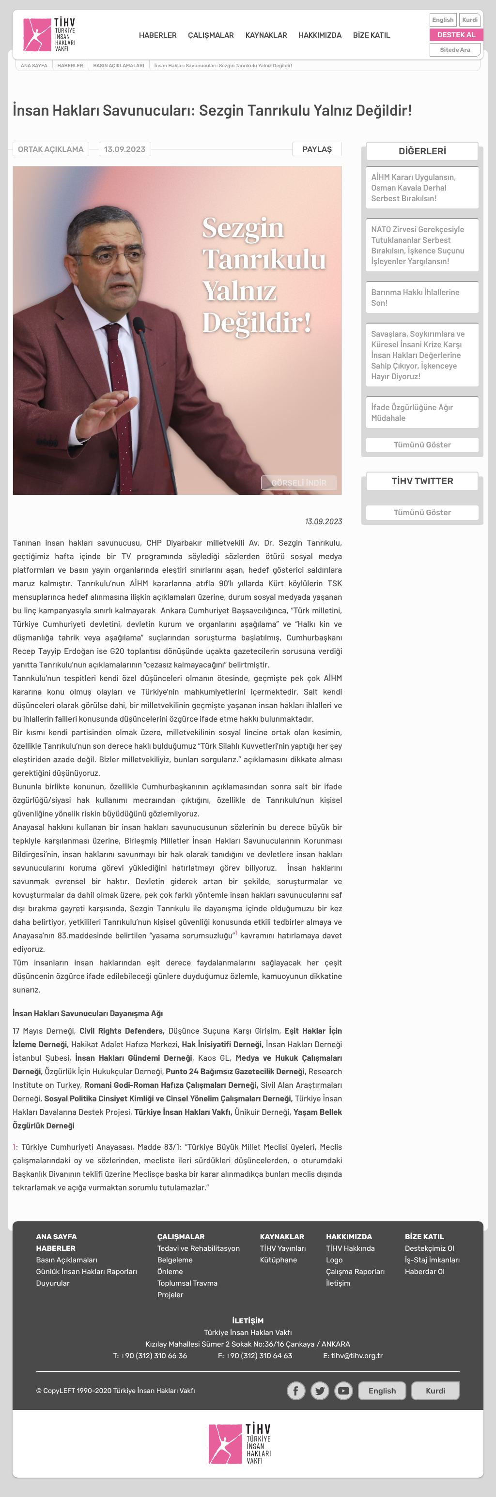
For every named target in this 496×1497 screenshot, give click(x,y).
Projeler (170, 1294)
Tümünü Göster (422, 444)
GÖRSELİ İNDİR (298, 483)
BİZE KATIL (371, 35)
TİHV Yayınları (283, 1248)
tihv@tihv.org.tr (357, 1355)
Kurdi (470, 19)
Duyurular (53, 1283)
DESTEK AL (456, 34)
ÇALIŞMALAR (211, 35)
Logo (334, 1260)
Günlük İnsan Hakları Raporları (86, 1271)
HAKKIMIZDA (319, 35)
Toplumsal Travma (187, 1283)
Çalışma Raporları (355, 1271)
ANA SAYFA (56, 1236)
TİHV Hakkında (350, 1248)
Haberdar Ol (425, 1271)
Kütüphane (278, 1260)
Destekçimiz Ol (429, 1248)
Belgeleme (175, 1260)
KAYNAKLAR (266, 35)
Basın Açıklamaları (66, 1260)
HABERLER (158, 35)
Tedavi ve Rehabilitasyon (198, 1248)
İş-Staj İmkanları (432, 1260)
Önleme (170, 1271)
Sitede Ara (455, 49)
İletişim (338, 1283)
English (443, 19)
